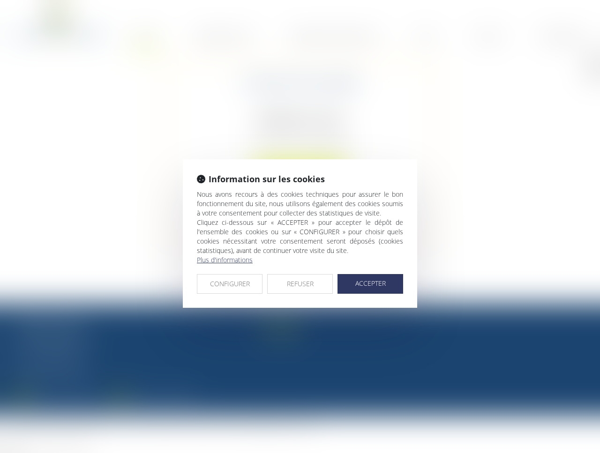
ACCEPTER (370, 283)
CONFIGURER (230, 283)
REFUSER (300, 283)
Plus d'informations (225, 259)
